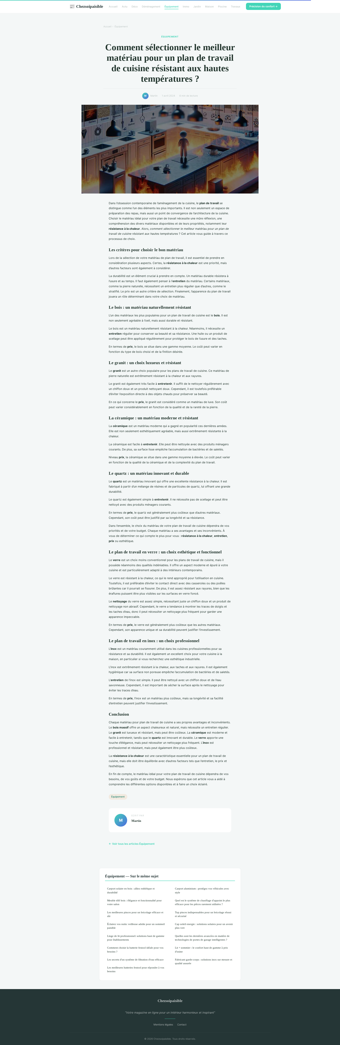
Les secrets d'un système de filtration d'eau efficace (135, 959)
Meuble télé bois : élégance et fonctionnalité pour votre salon (134, 902)
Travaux (235, 6)
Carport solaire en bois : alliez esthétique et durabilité (131, 890)
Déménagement (151, 6)
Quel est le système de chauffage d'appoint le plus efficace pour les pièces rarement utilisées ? (202, 902)
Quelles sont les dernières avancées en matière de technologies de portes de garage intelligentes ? (202, 937)
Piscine (222, 6)
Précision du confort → (263, 6)
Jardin (197, 6)
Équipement (171, 6)
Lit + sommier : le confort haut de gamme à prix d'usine (201, 949)
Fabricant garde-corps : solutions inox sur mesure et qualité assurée (203, 961)
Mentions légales (163, 1024)
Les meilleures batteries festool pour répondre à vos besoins (135, 969)
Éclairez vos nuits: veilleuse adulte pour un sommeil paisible (136, 925)
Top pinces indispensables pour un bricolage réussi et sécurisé (203, 914)
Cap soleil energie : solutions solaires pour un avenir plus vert (204, 925)
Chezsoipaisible (86, 6)
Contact (181, 1024)
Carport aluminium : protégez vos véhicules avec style (202, 890)
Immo (186, 6)
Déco (135, 6)
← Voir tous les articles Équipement (132, 843)
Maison (209, 6)
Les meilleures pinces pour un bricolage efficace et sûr (135, 914)
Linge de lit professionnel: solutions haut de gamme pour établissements (135, 937)
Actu (124, 6)
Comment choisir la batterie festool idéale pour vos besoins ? (135, 949)
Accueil (113, 6)
